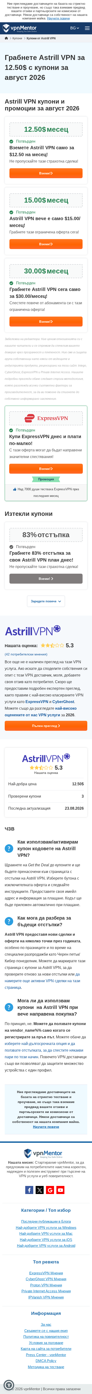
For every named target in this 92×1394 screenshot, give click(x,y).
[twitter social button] (40, 1190)
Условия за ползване (46, 1343)
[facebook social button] (29, 1190)
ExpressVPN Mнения (46, 1273)
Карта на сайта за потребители (46, 1349)
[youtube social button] (60, 1190)
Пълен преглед (45, 726)
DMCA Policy (46, 1361)
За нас (46, 1324)
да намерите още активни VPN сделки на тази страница (42, 981)
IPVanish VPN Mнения (46, 1297)
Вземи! (45, 173)
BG (73, 28)
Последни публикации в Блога (46, 1221)
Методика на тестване (46, 1367)
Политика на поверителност (46, 1337)
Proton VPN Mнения (46, 1285)
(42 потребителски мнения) (26, 654)
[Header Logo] (19, 28)
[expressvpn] (46, 453)
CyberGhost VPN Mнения (46, 1279)
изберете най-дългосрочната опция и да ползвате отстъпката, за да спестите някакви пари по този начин (44, 1050)
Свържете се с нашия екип (46, 1331)
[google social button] (50, 1190)
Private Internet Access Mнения (46, 1291)
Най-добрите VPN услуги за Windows (46, 1228)
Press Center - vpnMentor (46, 1355)
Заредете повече (43, 601)
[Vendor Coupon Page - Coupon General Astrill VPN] (46, 150)
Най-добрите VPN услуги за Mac (46, 1233)
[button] (9, 1385)
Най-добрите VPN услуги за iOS (46, 1240)
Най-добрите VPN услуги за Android (46, 1246)
